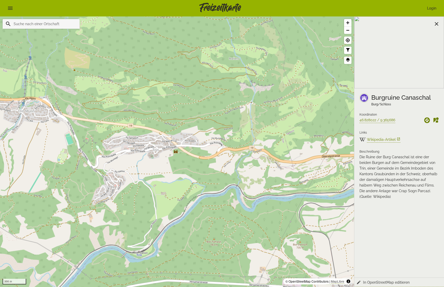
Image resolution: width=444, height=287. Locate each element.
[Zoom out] (347, 30)
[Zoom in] (347, 22)
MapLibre (337, 281)
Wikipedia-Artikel (383, 139)
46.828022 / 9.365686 (377, 120)
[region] (177, 151)
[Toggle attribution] (348, 281)
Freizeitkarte (220, 8)
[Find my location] (347, 40)
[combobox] (45, 24)
